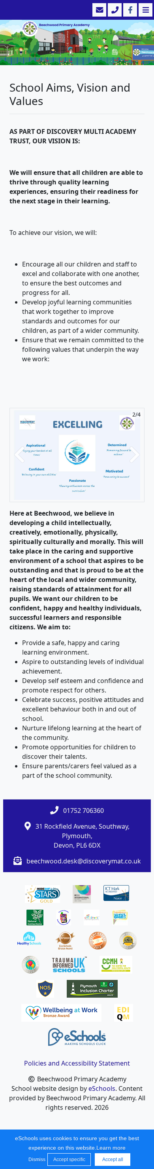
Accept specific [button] (69, 1159)
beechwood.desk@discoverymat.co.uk (83, 861)
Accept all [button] (112, 1159)
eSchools (101, 1088)
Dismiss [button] (35, 1159)
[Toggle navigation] (144, 10)
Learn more (111, 1148)
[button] (19, 455)
